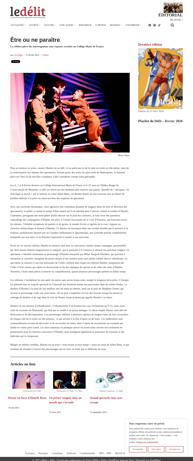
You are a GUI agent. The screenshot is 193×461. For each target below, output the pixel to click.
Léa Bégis (18, 55)
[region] (156, 437)
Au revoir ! (176, 19)
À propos (100, 25)
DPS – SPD (105, 453)
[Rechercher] (176, 25)
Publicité (71, 453)
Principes (43, 453)
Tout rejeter (156, 449)
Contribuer (57, 453)
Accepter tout (174, 449)
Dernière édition (150, 44)
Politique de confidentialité (147, 442)
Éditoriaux (85, 25)
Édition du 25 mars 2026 (151, 111)
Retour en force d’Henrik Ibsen (27, 397)
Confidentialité (87, 453)
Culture (45, 55)
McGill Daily (122, 453)
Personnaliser (138, 449)
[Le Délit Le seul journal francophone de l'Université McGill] (28, 12)
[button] (24, 25)
